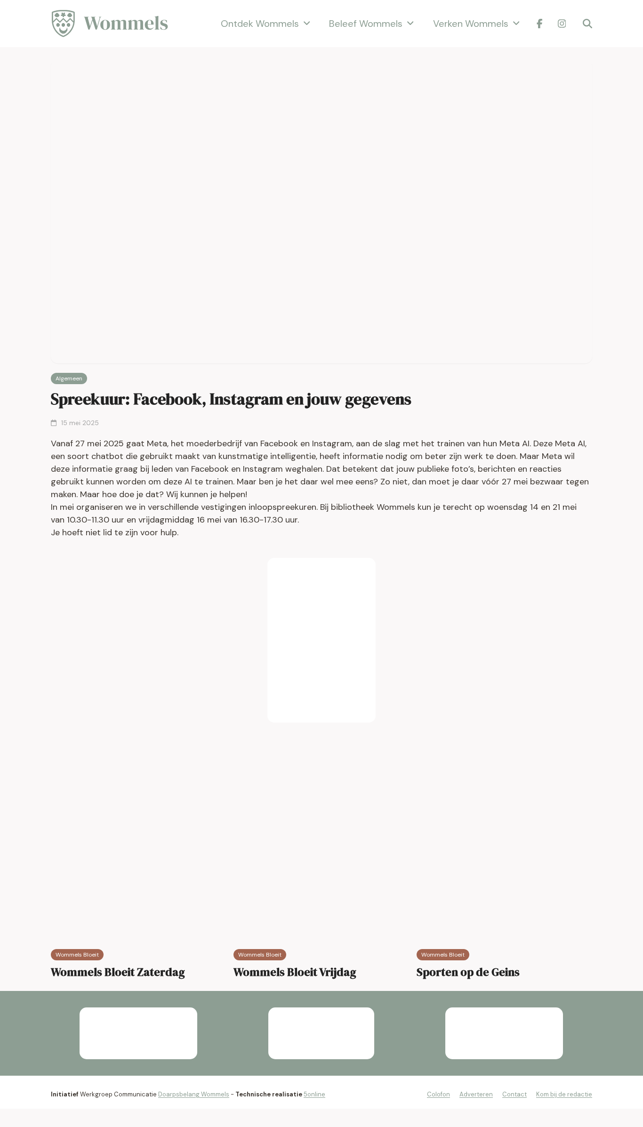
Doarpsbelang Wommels (193, 1094)
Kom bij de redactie (564, 1094)
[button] (587, 23)
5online (314, 1094)
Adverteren (476, 1094)
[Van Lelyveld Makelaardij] (321, 640)
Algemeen (69, 378)
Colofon (438, 1094)
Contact (514, 1094)
